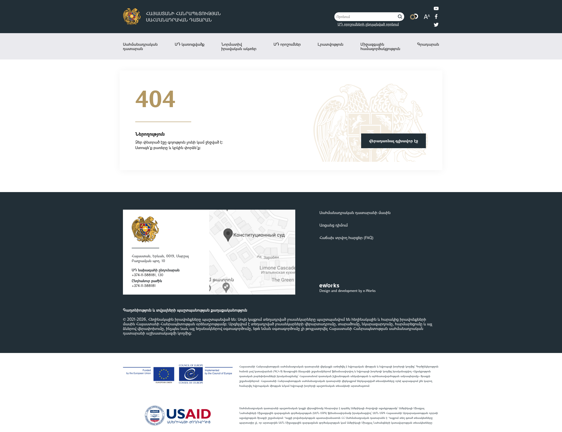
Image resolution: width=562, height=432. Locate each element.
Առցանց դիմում (333, 225)
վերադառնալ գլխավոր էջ (393, 140)
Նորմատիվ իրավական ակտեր (238, 46)
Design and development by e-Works (347, 290)
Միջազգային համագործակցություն (380, 46)
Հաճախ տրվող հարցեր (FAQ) (346, 237)
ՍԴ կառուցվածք (189, 44)
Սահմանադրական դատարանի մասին (355, 212)
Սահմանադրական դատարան (140, 46)
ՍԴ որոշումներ (287, 44)
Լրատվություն (330, 44)
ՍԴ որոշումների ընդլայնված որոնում (368, 24)
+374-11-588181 (144, 274)
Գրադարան (428, 44)
